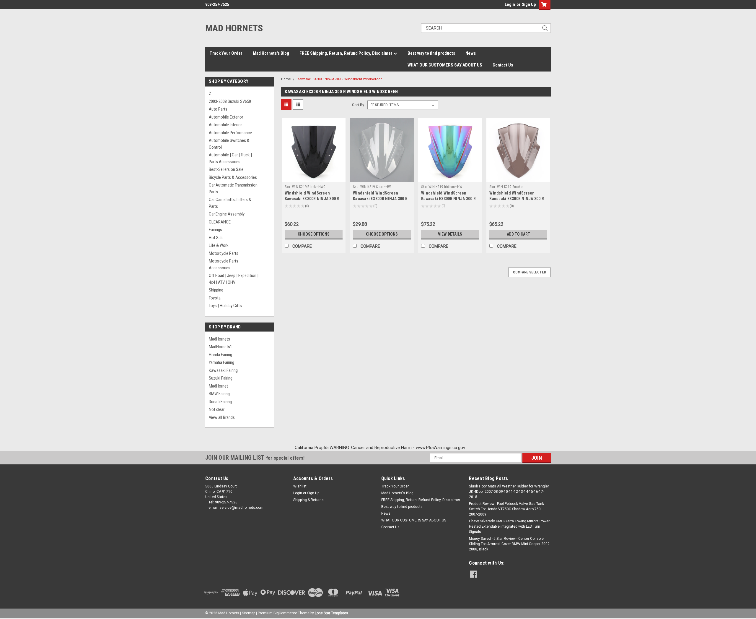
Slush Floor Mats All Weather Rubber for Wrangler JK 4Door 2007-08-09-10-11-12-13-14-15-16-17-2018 (509, 491)
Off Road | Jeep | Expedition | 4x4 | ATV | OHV (233, 279)
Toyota (215, 298)
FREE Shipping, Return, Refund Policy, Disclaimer (346, 53)
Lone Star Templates (331, 613)
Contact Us (503, 65)
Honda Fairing (220, 354)
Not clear (216, 409)
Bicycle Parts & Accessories (233, 177)
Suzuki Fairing (220, 378)
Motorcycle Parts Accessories (223, 264)
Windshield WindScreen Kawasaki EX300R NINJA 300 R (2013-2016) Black (312, 199)
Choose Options (314, 234)
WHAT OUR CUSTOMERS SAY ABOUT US (445, 65)
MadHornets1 (220, 346)
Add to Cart (518, 234)
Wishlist (300, 486)
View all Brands (222, 417)
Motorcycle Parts (223, 253)
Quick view (313, 177)
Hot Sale (216, 237)
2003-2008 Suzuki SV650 (230, 101)
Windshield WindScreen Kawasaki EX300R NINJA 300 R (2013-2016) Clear (380, 199)
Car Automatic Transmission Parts (233, 188)
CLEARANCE (220, 222)
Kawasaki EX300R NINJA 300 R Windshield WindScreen (339, 79)
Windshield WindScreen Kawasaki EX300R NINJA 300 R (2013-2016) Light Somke (516, 199)
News (470, 53)
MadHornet (218, 386)
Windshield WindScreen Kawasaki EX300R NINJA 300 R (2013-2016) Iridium (448, 199)
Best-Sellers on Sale (226, 169)
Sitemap (248, 613)
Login (510, 4)
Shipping (216, 290)
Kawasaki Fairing (223, 370)
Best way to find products (431, 53)
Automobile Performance (230, 132)
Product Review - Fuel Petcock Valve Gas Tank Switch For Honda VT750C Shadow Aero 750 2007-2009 (506, 509)
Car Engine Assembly (227, 214)
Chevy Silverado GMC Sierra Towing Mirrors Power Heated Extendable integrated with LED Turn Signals (509, 526)
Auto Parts (218, 109)
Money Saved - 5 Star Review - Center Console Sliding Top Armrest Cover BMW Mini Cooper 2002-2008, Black (509, 544)
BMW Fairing (219, 393)
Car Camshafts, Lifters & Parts (230, 203)
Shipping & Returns (308, 500)
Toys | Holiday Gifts (225, 305)
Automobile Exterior (226, 117)
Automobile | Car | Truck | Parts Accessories (230, 158)
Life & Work (219, 245)
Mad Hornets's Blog (271, 53)
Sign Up (529, 4)
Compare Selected (529, 272)
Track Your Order (226, 53)
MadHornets (219, 339)
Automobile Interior (225, 124)
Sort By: (358, 105)
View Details (450, 234)
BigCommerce (285, 613)
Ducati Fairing (220, 401)
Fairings (215, 229)
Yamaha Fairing (221, 362)
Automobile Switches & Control (229, 144)
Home (286, 79)
